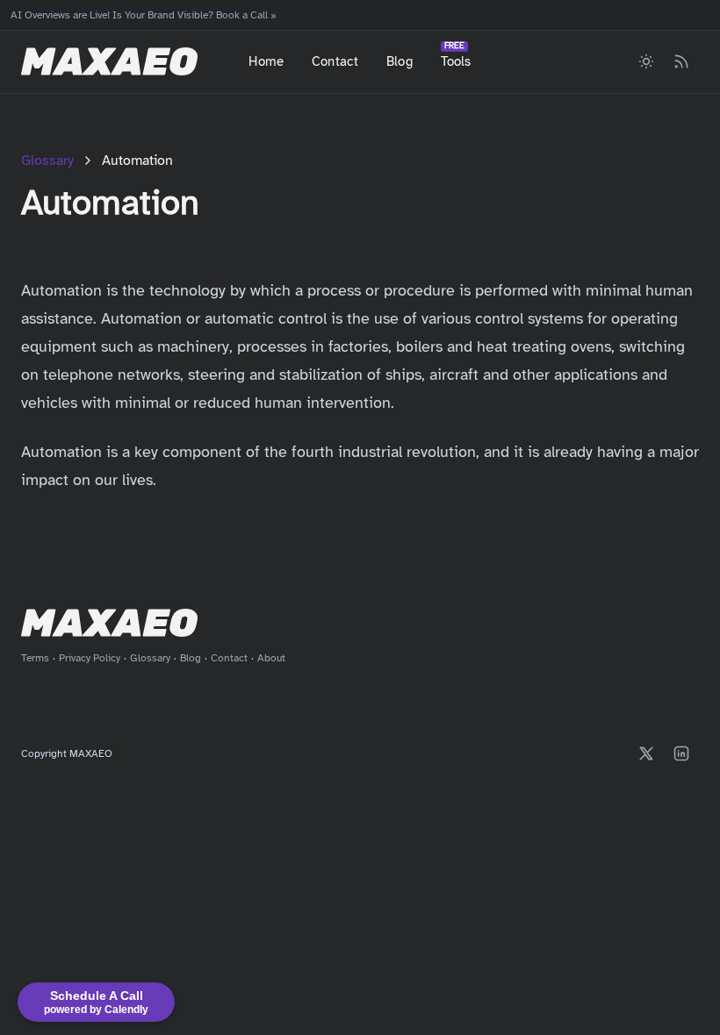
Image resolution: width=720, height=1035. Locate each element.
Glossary (47, 160)
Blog (399, 61)
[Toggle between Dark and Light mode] (646, 61)
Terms (35, 658)
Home (266, 61)
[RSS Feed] (681, 61)
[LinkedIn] (681, 753)
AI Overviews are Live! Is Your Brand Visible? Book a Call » (144, 15)
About (271, 658)
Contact (335, 61)
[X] (646, 753)
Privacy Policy (89, 658)
